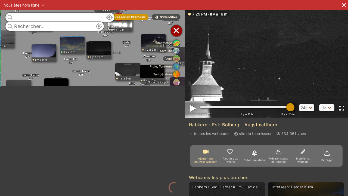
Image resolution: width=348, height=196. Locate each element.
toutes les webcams (211, 133)
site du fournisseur (255, 133)
